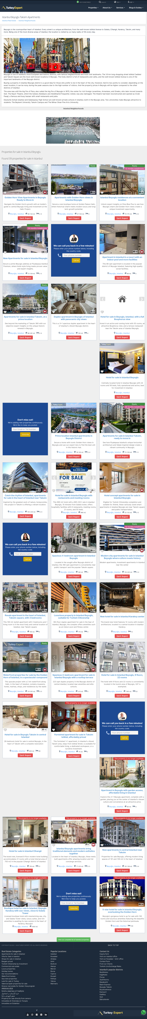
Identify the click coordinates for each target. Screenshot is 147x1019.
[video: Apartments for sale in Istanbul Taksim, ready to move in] (141, 430)
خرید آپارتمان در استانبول (10, 993)
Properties (92, 8)
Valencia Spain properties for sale (14, 984)
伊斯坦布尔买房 (7, 989)
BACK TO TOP (113, 945)
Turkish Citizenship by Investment (15, 964)
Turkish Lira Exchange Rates (110, 966)
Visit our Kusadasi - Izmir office (111, 959)
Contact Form (105, 961)
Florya (102, 977)
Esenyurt (103, 992)
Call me (76, 260)
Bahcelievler (104, 999)
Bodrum (54, 964)
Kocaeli (53, 976)
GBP (131, 2)
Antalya (53, 959)
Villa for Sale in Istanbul (10, 956)
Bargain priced (7, 961)
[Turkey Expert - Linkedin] (46, 1014)
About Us (107, 8)
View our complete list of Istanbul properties (73, 939)
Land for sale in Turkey (10, 981)
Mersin (53, 969)
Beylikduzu (104, 972)
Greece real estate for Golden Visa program (18, 986)
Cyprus (53, 974)
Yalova (53, 981)
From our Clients (106, 964)
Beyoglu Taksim (106, 987)
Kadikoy (103, 994)
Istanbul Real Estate (9, 20)
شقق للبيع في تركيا (8, 996)
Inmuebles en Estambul (10, 1003)
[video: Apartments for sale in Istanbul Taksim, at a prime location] (44, 311)
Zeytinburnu (104, 980)
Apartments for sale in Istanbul (13, 954)
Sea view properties (9, 979)
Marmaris (54, 984)
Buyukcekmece (105, 989)
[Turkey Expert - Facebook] (37, 1014)
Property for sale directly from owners (16, 998)
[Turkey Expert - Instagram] (32, 1014)
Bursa (53, 971)
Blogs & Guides (135, 8)
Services (120, 8)
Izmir (52, 961)
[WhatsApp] (143, 1012)
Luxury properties (8, 969)
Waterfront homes (8, 976)
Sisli (101, 997)
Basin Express (105, 985)
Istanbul (54, 954)
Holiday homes (7, 971)
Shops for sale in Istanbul (11, 959)
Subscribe (25, 434)
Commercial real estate (10, 966)
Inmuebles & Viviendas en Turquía (15, 1001)
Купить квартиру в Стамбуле (13, 991)
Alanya (53, 966)
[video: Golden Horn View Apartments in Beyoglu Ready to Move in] (44, 192)
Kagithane (103, 975)
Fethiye (53, 979)
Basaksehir (104, 982)
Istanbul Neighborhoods (27, 20)
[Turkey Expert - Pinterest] (41, 1014)
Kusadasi (54, 956)
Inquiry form (104, 954)
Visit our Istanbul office (108, 956)
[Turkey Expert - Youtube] (28, 1014)
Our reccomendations (10, 974)
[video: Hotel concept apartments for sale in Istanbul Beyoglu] (141, 490)
